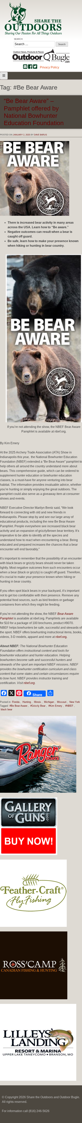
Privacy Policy (49, 67)
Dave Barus (40, 135)
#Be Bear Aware (18, 705)
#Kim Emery (55, 705)
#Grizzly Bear (37, 705)
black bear (6, 709)
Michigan (49, 702)
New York (74, 702)
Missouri (61, 702)
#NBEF (69, 705)
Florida (15, 702)
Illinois (37, 702)
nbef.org (61, 636)
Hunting (27, 702)
